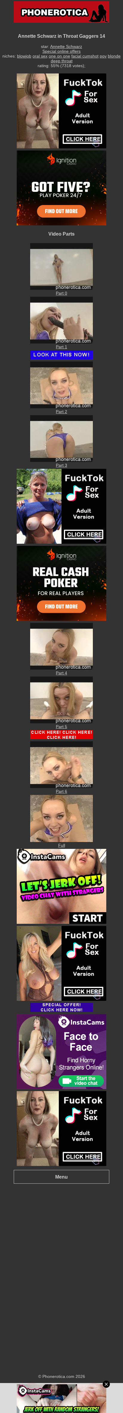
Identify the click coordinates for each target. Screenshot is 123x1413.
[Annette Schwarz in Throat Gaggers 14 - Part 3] (61, 460)
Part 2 (61, 411)
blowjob (24, 56)
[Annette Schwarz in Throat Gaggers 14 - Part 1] (61, 342)
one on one (59, 56)
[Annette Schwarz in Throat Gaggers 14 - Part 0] (61, 288)
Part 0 (61, 293)
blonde (114, 56)
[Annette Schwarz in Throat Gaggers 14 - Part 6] (61, 786)
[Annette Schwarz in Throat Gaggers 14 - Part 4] (61, 668)
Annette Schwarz (66, 46)
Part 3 (61, 465)
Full (61, 845)
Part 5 (61, 726)
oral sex (40, 56)
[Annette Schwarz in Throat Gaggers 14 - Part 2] (61, 406)
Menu (61, 1176)
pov (103, 56)
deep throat (62, 60)
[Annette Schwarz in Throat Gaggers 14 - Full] (61, 840)
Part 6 (61, 791)
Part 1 (61, 346)
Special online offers (61, 51)
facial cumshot (85, 56)
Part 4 (61, 673)
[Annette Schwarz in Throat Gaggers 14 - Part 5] (61, 721)
